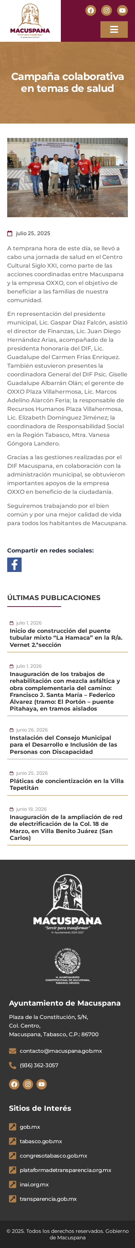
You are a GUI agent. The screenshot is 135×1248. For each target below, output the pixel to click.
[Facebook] (90, 10)
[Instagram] (106, 10)
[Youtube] (122, 10)
